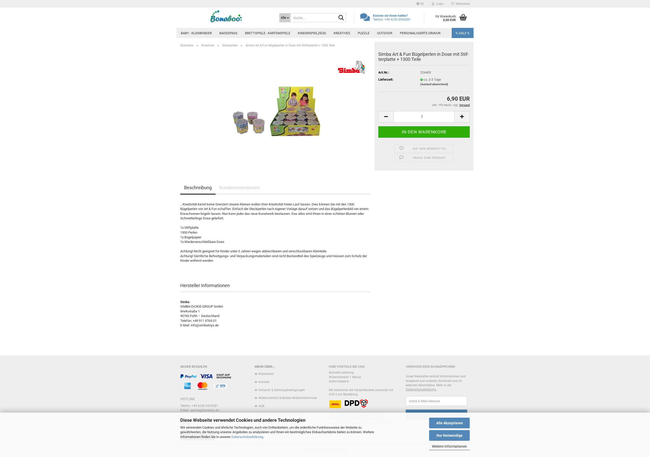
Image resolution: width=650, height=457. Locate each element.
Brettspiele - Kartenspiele (267, 33)
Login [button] (439, 4)
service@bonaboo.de (204, 410)
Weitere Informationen (449, 446)
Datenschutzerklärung (247, 437)
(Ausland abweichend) (434, 84)
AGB (261, 406)
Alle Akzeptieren (449, 423)
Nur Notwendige (449, 435)
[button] (420, 4)
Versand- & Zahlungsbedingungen (281, 390)
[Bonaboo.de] (226, 16)
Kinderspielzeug (312, 33)
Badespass (228, 33)
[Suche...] (341, 18)
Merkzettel (462, 4)
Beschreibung (198, 187)
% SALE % (463, 33)
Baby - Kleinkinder (196, 33)
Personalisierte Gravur (420, 33)
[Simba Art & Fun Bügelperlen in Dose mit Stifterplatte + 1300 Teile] (275, 108)
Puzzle (363, 33)
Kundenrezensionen (239, 187)
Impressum (266, 374)
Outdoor (384, 33)
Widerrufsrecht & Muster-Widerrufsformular (287, 398)
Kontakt (263, 382)
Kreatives (342, 33)
